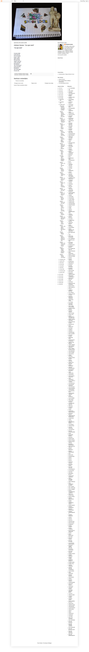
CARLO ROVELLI (70, 172)
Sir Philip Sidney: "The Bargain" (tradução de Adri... (62, 158)
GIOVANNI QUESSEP (71, 304)
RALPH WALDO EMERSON (72, 531)
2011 (60, 279)
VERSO (70, 610)
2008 (60, 284)
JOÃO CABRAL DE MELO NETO (72, 349)
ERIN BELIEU (71, 262)
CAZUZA (70, 182)
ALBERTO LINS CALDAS (72, 98)
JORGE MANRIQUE (71, 365)
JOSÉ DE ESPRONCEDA (71, 368)
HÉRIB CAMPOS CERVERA (72, 320)
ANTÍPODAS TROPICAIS (71, 119)
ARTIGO (70, 147)
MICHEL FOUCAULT (71, 449)
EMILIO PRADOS (72, 251)
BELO (70, 156)
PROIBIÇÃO (71, 524)
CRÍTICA (70, 209)
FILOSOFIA (71, 282)
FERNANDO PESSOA (71, 279)
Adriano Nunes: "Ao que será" (62, 189)
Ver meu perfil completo (62, 54)
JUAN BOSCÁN (72, 383)
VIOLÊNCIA (71, 614)
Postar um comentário (20, 80)
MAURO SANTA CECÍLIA (72, 442)
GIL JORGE (71, 302)
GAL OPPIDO (71, 292)
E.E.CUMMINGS (72, 238)
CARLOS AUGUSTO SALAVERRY (71, 175)
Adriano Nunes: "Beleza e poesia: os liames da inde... (62, 238)
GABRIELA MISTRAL (71, 291)
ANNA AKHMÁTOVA (71, 113)
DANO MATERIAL (71, 226)
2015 (60, 97)
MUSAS (70, 459)
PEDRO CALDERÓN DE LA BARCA (72, 491)
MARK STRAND (72, 440)
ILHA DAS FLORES (70, 336)
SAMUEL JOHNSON (71, 566)
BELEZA (70, 155)
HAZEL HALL (71, 314)
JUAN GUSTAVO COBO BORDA (72, 389)
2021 (60, 88)
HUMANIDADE (71, 332)
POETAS (70, 518)
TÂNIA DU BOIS (72, 594)
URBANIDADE (71, 606)
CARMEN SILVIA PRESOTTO (72, 178)
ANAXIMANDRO (72, 108)
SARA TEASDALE (71, 573)
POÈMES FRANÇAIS (71, 515)
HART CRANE (71, 313)
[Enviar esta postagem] (30, 73)
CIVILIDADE (71, 196)
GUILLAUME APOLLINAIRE (71, 306)
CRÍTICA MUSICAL (70, 217)
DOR (69, 234)
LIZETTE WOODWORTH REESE (71, 422)
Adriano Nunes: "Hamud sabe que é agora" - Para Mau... (62, 114)
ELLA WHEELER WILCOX (72, 249)
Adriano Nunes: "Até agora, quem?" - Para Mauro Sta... (62, 228)
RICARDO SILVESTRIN (71, 549)
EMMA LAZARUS (72, 254)
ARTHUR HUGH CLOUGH (72, 143)
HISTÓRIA (70, 328)
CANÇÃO (70, 166)
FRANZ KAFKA (71, 285)
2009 (60, 282)
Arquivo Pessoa (62, 79)
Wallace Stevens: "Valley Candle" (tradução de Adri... (62, 250)
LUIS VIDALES (71, 429)
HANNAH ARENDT (70, 311)
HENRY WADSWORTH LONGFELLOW (71, 317)
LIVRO (70, 419)
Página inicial (34, 83)
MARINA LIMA (71, 438)
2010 (60, 280)
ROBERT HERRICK (70, 556)
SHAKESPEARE (72, 582)
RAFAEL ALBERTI (70, 526)
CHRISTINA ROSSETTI (71, 191)
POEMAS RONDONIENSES (72, 512)
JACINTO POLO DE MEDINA (72, 340)
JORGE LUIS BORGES (71, 363)
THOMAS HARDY (70, 599)
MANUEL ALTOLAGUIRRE (72, 432)
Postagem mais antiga (49, 83)
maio (61, 265)
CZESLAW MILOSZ (71, 223)
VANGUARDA (71, 609)
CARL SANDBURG (71, 170)
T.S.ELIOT (70, 593)
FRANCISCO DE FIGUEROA (72, 284)
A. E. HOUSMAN (72, 88)
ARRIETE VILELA (70, 140)
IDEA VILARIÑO (72, 333)
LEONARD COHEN (71, 408)
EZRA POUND (71, 270)
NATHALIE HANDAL (71, 462)
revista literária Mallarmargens (71, 544)
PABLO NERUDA (72, 481)
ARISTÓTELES (71, 135)
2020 (60, 89)
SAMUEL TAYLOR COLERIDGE (71, 568)
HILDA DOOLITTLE (71, 326)
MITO (70, 453)
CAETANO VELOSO (71, 165)
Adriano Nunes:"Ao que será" (62, 202)
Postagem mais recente (18, 83)
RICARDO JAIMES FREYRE (70, 546)
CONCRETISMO (72, 203)
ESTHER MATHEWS (71, 266)
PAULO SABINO (72, 489)
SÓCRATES (71, 586)
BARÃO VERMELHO (71, 152)
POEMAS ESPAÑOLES (71, 507)
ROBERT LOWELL (70, 558)
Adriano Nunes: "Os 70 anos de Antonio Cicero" (62, 244)
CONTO (70, 206)
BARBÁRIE (71, 153)
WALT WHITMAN (72, 620)
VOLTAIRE (71, 616)
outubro (61, 104)
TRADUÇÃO (71, 603)
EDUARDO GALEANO (71, 243)
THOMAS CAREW (70, 597)
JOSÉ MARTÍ (71, 374)
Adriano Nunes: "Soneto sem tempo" (62, 256)
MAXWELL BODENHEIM (71, 444)
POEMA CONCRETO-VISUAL (71, 502)
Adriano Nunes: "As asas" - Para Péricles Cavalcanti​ (62, 184)
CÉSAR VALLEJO (70, 186)
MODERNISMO (71, 456)
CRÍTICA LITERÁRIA (71, 215)
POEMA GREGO (72, 505)
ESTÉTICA (71, 264)
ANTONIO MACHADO (71, 132)
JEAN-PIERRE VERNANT (71, 347)
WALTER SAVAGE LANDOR (70, 624)
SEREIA (70, 578)
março (61, 269)
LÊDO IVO (70, 405)
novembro (62, 101)
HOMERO (70, 329)
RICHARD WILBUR (70, 552)
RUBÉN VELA (71, 563)
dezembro (62, 99)
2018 (60, 93)
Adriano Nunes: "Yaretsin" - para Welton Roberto (62, 140)
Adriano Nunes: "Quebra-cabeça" (62, 170)
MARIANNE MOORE (71, 435)
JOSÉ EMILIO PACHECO (71, 370)
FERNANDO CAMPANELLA (71, 276)
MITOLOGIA (71, 454)
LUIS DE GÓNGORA (71, 428)
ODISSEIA (70, 472)
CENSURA (71, 184)
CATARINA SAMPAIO (71, 181)
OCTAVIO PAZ (71, 470)
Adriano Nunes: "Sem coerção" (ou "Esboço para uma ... (62, 207)
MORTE (70, 457)
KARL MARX (71, 399)
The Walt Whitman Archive (64, 83)
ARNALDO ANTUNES (71, 137)
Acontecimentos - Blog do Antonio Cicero (66, 74)
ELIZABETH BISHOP (71, 247)
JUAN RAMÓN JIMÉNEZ (71, 394)
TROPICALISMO (72, 604)
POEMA (27, 74)
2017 (60, 94)
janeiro (61, 272)
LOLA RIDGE (71, 424)
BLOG (70, 161)
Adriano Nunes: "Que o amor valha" (62, 152)
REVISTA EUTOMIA (70, 541)
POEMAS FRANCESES (71, 510)
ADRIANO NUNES (22, 74)
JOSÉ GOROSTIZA (71, 373)
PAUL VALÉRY (71, 486)
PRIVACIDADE (71, 522)
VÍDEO (70, 612)
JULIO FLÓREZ (71, 398)
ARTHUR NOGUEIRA (71, 146)
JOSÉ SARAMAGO (71, 379)
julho (61, 262)
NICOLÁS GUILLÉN (70, 467)
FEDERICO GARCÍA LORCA (72, 274)
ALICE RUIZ (71, 104)
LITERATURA (71, 418)
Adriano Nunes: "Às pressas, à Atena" (62, 179)
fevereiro (61, 270)
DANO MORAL (71, 227)
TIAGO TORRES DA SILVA (72, 602)
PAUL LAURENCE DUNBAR (71, 484)
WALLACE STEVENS (71, 618)
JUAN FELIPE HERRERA (71, 385)
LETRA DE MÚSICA (71, 414)
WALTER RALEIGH (70, 622)
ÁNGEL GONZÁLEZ (71, 110)
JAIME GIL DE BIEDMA (71, 343)
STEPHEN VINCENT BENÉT (71, 591)
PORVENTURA (71, 521)
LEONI (70, 409)
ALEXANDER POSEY (71, 100)
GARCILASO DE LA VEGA (72, 294)
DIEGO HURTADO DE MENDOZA (71, 229)
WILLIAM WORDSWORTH (72, 635)
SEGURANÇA (71, 577)
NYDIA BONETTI (72, 469)
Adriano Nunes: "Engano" (62, 213)
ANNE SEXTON (72, 114)
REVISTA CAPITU (70, 539)
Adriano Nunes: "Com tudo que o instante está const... (62, 133)
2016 (60, 96)
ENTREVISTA (71, 261)
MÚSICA (70, 460)
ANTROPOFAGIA (72, 133)
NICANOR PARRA (70, 465)
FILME (70, 280)
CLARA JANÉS (71, 199)
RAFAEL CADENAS (71, 529)
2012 (60, 277)
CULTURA (71, 218)
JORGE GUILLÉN (70, 361)
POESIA (70, 517)
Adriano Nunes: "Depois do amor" (62, 174)
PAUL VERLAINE (72, 487)
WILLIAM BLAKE (72, 627)
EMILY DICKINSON (71, 253)
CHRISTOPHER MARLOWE (72, 193)
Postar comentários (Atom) (22, 85)
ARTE (70, 141)
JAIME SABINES (72, 344)
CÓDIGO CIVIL (71, 200)
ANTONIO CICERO (70, 127)
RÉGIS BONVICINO (71, 535)
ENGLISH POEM (72, 256)
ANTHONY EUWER (71, 116)
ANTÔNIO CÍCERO (70, 129)
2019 (60, 91)
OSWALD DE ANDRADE (71, 476)
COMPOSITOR (71, 202)
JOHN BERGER (72, 351)
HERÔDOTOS (71, 324)
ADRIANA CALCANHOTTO (72, 93)
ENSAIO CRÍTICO (70, 260)
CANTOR (70, 168)
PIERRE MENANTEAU (71, 498)
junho (61, 264)
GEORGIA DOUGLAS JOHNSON (71, 297)
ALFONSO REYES (71, 103)
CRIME (70, 207)
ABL (69, 89)
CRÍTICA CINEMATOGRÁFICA (72, 211)
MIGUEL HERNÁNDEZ (71, 452)
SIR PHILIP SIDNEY (71, 584)
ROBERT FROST (72, 553)
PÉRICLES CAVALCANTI (71, 495)
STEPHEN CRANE (71, 588)
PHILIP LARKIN (71, 496)
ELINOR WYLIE (71, 244)
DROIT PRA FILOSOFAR (71, 237)
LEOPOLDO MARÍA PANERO (72, 411)
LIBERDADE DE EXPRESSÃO (72, 416)
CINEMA (70, 195)
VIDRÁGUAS (71, 613)
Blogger (50, 643)
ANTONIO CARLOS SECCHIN (70, 124)
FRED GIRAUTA (72, 287)
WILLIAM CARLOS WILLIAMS (71, 632)
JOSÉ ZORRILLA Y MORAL (72, 381)
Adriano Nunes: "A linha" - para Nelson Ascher (62, 126)
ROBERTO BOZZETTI (71, 560)
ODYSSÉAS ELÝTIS (71, 474)
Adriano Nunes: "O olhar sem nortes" (62, 194)
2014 (60, 274)
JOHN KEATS (71, 353)
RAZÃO (70, 532)
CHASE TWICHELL (71, 188)
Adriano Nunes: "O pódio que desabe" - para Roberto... (62, 146)
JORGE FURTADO (71, 356)
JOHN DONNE (71, 352)
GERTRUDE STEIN (71, 300)
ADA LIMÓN (71, 91)
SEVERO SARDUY (70, 580)
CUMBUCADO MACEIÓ (71, 221)
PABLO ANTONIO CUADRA (70, 479)
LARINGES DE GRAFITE (71, 404)
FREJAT (70, 288)
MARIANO (70, 437)
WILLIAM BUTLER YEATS (72, 629)
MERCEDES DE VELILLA (72, 447)
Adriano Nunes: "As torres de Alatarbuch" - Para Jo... (62, 120)
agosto (61, 261)
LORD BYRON (71, 425)
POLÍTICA (70, 520)
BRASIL (70, 163)
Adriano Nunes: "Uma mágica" (62, 222)
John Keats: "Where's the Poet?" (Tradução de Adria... (62, 108)
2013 (60, 276)
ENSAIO (70, 257)
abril (61, 267)
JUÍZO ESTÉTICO (71, 396)
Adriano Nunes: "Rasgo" (62, 233)
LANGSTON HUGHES (71, 401)
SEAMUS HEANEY (70, 575)
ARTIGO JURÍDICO (71, 150)
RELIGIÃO (70, 536)
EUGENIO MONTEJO (71, 269)
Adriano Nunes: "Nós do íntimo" (62, 198)
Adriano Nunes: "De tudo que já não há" (62, 218)
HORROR (70, 330)
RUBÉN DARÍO (71, 562)
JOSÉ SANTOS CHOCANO (71, 376)
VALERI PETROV (72, 607)
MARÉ (70, 433)
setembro (62, 259)
